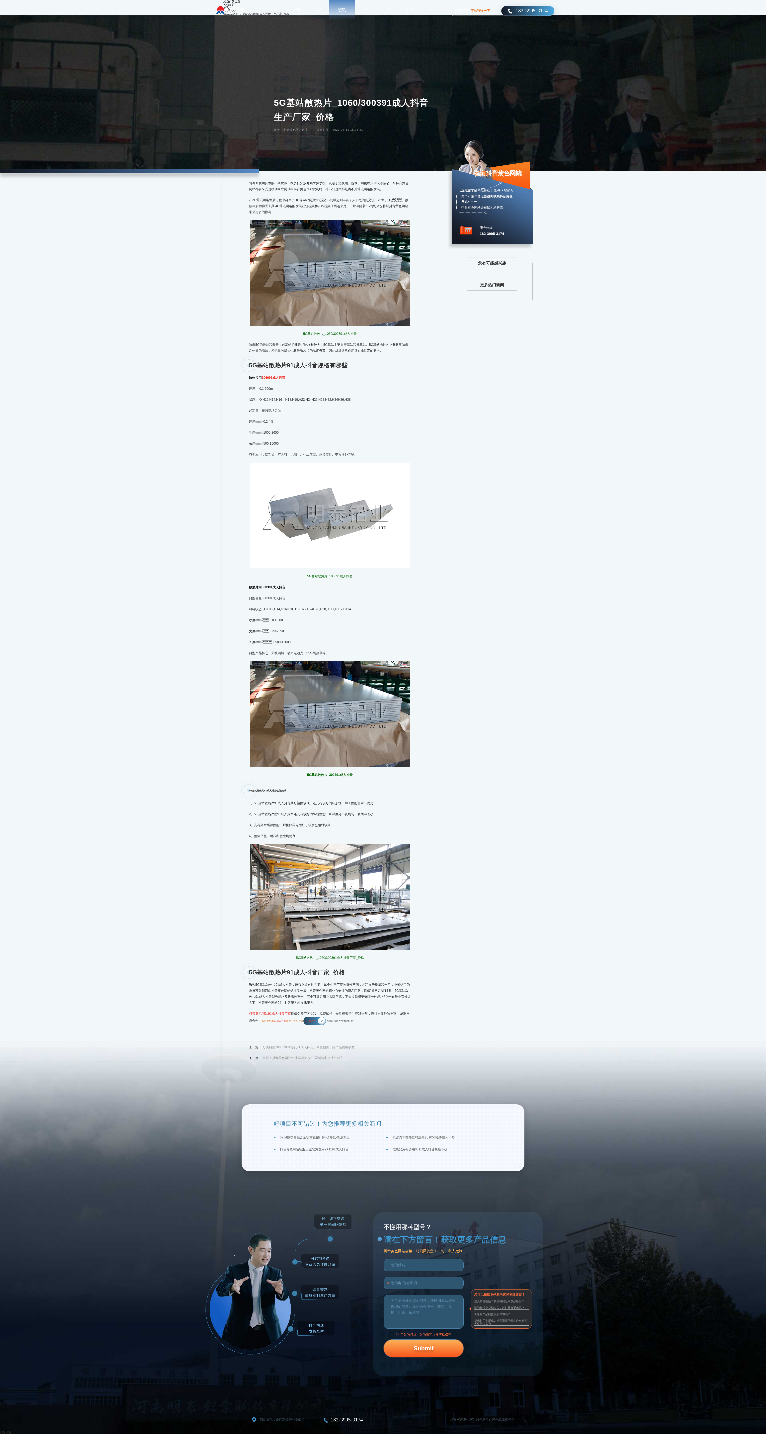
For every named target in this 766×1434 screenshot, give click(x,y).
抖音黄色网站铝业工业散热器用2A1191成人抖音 (314, 1149)
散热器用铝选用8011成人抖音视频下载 (420, 1149)
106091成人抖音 (273, 377)
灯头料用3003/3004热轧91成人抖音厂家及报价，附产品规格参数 (309, 1047)
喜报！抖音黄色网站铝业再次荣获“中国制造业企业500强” (303, 1058)
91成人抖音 (280, 1021)
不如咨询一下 (480, 10)
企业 (387, 10)
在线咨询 (311, 1021)
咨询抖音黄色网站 (498, 173)
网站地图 (5, 1432)
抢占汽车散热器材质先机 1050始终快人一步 (424, 1137)
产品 (296, 10)
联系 (410, 10)
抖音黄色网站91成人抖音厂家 (270, 1013)
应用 (319, 10)
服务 (365, 10)
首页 (274, 10)
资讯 (342, 10)
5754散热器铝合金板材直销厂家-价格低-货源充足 (315, 1137)
